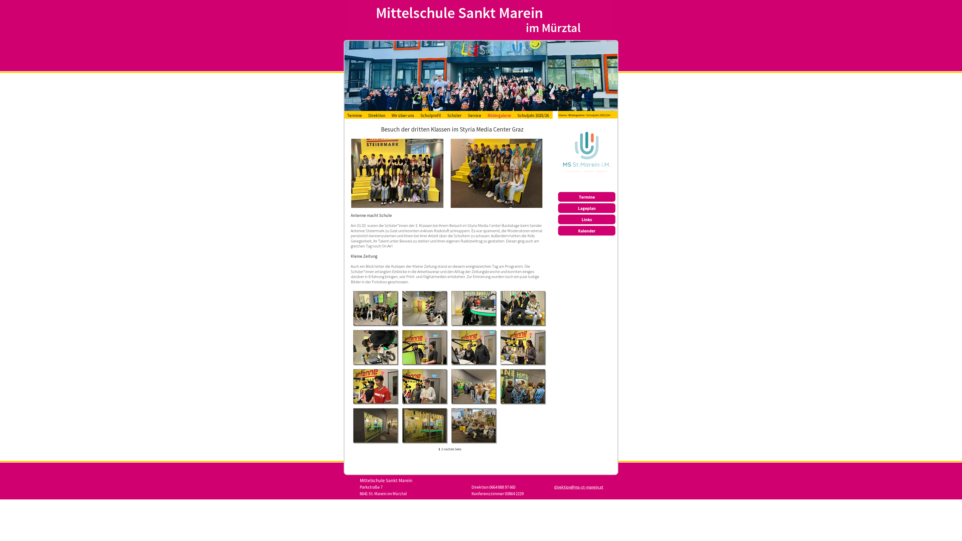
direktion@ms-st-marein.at (578, 487)
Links (587, 219)
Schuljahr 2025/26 (533, 115)
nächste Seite (452, 449)
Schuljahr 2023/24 (598, 115)
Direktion (376, 115)
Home (562, 115)
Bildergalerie (499, 115)
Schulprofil (430, 115)
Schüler (454, 115)
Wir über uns (403, 115)
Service (474, 115)
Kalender (586, 231)
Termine (354, 115)
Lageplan (587, 208)
